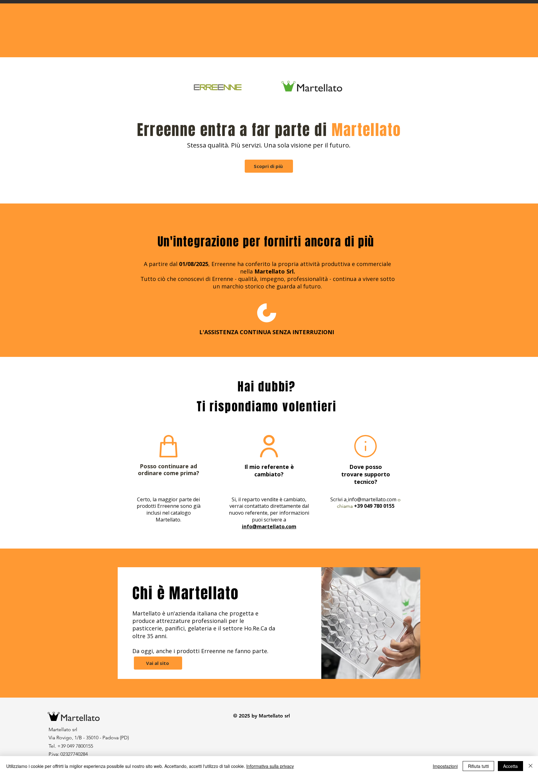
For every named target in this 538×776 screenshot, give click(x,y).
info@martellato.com (372, 499)
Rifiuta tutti (478, 766)
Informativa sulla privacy (270, 766)
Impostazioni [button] (445, 766)
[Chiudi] (530, 766)
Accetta (510, 766)
